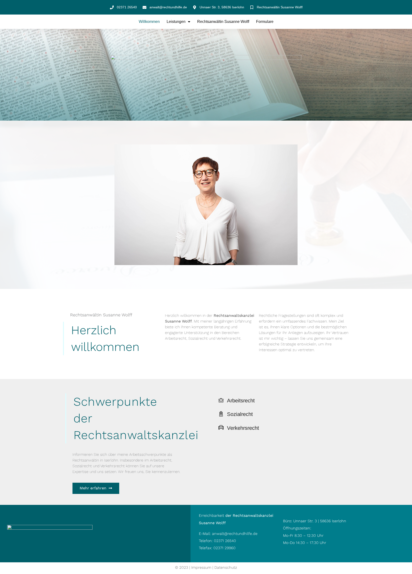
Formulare (264, 22)
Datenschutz (225, 567)
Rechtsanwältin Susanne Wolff (223, 22)
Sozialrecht (240, 414)
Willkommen (149, 22)
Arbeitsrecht (241, 401)
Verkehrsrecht (243, 428)
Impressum (201, 567)
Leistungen (176, 22)
